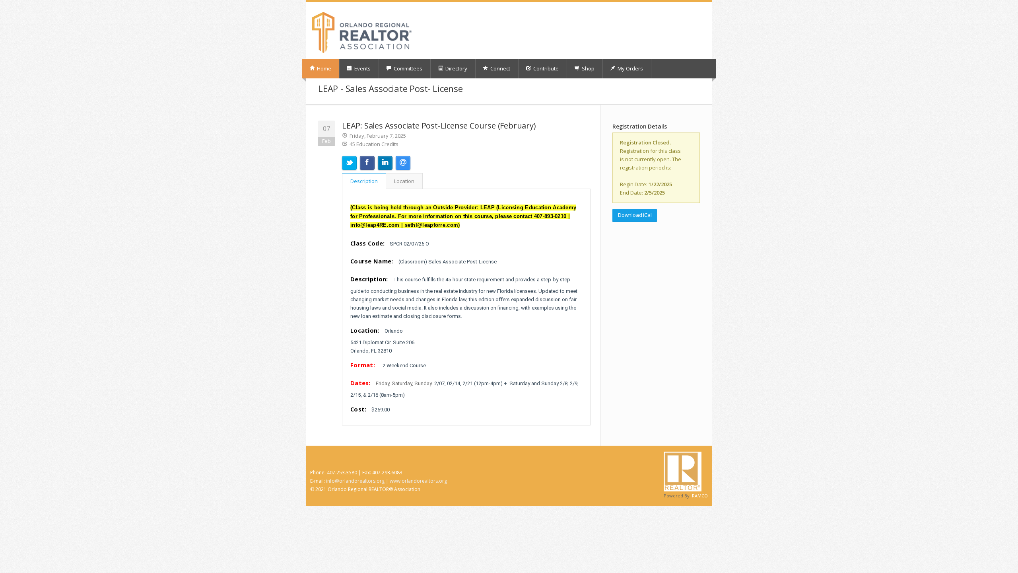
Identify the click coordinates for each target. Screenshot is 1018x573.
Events (362, 68)
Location (404, 181)
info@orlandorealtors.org (355, 480)
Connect (499, 68)
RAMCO (700, 496)
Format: (362, 365)
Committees (407, 68)
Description (364, 181)
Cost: (358, 409)
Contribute (545, 68)
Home (323, 68)
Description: (369, 279)
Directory (455, 68)
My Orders (629, 68)
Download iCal (634, 214)
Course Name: (371, 261)
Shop (587, 68)
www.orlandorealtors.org (418, 480)
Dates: (360, 383)
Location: (364, 330)
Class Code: (367, 243)
